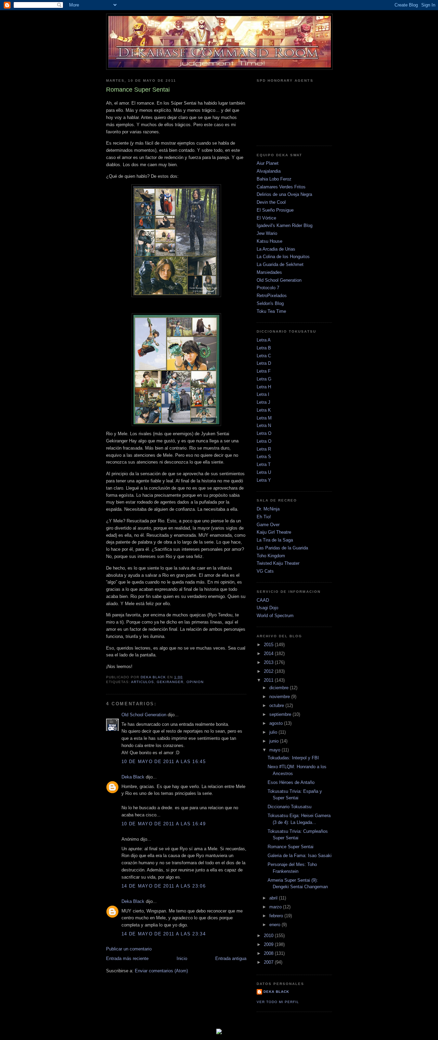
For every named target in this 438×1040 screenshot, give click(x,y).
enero (275, 924)
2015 (269, 644)
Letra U (264, 472)
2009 (269, 944)
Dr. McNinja (268, 508)
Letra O (264, 433)
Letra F (264, 371)
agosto (276, 723)
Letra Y (264, 480)
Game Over (268, 524)
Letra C (264, 355)
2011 (269, 680)
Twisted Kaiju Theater (278, 563)
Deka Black (132, 776)
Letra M (264, 418)
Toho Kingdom (271, 555)
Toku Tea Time (271, 311)
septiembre (281, 714)
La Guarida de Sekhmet (280, 264)
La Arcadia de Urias (276, 249)
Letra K (264, 410)
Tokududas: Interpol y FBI (293, 757)
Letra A (264, 340)
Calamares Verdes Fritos (281, 186)
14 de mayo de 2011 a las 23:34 (163, 933)
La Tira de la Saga (275, 540)
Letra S (264, 456)
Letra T (264, 464)
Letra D (264, 363)
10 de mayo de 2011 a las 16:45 (163, 761)
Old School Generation (143, 714)
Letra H (264, 386)
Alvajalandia (269, 171)
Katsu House (269, 241)
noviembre (280, 696)
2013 (269, 662)
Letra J (263, 402)
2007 (269, 962)
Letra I (263, 394)
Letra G (264, 379)
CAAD (263, 600)
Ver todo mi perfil (278, 1002)
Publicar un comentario (129, 948)
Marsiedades (269, 272)
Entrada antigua (230, 958)
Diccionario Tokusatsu (289, 806)
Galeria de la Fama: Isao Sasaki (300, 855)
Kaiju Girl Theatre (274, 532)
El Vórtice (266, 218)
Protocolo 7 (268, 287)
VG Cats (265, 571)
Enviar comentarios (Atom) (161, 970)
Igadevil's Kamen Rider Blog (284, 225)
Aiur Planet (268, 163)
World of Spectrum (275, 615)
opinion (195, 682)
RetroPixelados (272, 295)
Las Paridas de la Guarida (282, 547)
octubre (277, 705)
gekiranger (170, 682)
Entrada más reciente (127, 958)
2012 (269, 671)
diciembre (279, 687)
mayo (275, 749)
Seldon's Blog (270, 303)
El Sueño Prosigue (275, 210)
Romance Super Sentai (290, 846)
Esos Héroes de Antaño (291, 782)
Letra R (264, 449)
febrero (276, 915)
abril (274, 898)
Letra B (264, 347)
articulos (142, 682)
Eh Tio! (264, 516)
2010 (269, 935)
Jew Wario (267, 233)
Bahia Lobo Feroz (274, 179)
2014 (269, 653)
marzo (276, 906)
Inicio (182, 958)
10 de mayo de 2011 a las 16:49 (163, 823)
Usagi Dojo (267, 607)
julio (274, 732)
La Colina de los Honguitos (283, 256)
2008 (269, 953)
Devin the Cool (271, 202)
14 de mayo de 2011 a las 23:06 (163, 886)
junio (274, 741)
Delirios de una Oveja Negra (284, 194)
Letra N (264, 425)
